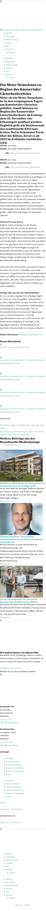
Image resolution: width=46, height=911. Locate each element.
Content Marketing (13, 765)
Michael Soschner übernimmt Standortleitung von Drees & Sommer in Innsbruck (21, 539)
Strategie (9, 759)
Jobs (7, 46)
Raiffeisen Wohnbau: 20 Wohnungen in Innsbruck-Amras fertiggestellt (22, 484)
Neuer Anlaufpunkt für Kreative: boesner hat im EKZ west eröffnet (19, 600)
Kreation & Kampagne (15, 771)
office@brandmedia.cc (9, 723)
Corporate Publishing (14, 768)
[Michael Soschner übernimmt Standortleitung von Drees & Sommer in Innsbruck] (21, 519)
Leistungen (10, 36)
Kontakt (9, 43)
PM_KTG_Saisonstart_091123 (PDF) (14, 347)
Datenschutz (16, 809)
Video (8, 775)
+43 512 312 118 (6, 720)
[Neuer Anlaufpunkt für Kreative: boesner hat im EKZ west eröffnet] (21, 582)
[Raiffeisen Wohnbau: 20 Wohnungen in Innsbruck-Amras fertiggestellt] (21, 466)
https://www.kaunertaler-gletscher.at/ (25, 153)
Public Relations (12, 762)
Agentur (9, 33)
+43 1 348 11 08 (6, 742)
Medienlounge (12, 40)
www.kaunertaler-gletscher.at (31, 335)
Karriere (3, 803)
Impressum (4, 809)
